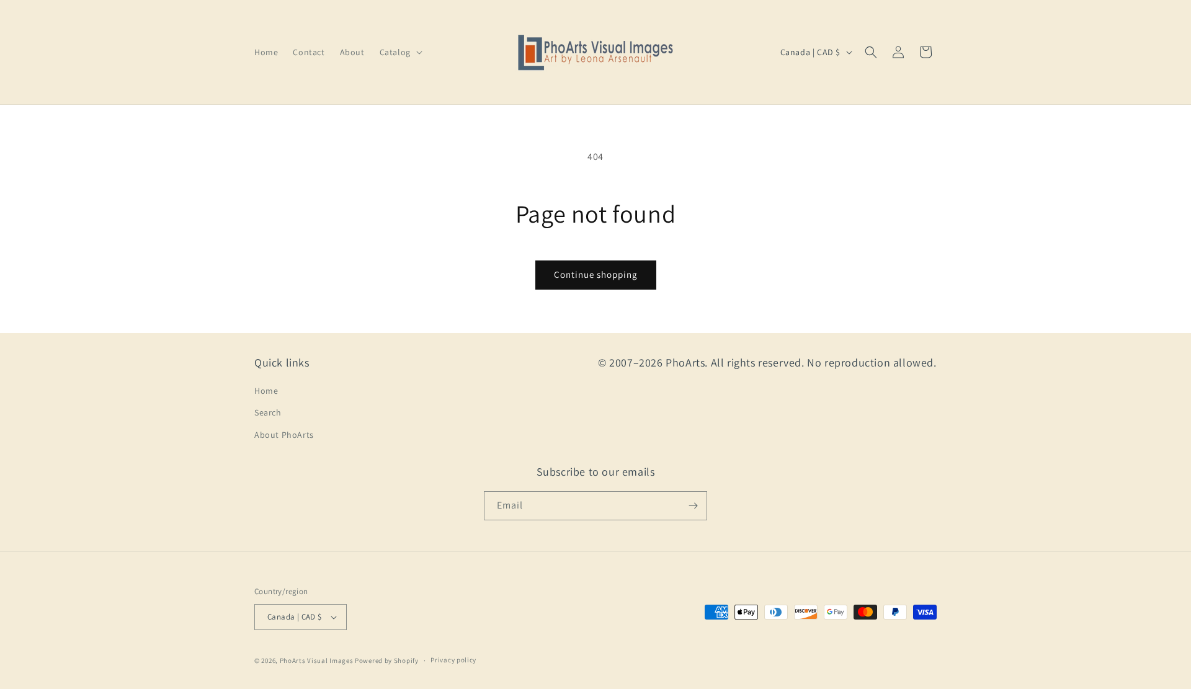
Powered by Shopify (387, 660)
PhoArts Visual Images (317, 660)
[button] (399, 52)
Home (266, 390)
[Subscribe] (693, 505)
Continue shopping (596, 274)
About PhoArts (284, 434)
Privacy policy (453, 660)
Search (268, 412)
